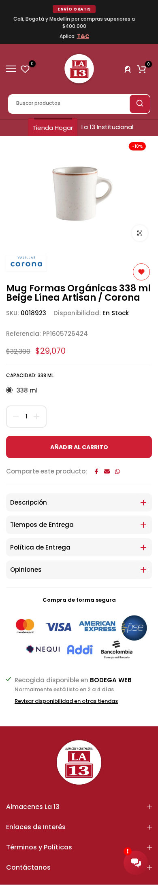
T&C (83, 36)
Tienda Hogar (52, 127)
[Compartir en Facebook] (96, 471)
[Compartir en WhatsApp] (117, 471)
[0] (25, 69)
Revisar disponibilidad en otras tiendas (66, 701)
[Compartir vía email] (107, 471)
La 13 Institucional (107, 127)
